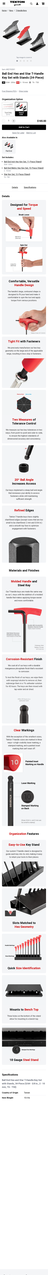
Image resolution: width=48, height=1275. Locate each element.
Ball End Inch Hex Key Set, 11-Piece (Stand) (23, 162)
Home (4, 11)
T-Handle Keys (21, 11)
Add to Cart (24, 127)
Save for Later (18, 133)
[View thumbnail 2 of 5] (20, 61)
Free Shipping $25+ (9, 91)
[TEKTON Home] (17, 3)
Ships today (23, 91)
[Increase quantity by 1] (13, 120)
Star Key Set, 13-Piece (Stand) (17, 174)
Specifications (30, 187)
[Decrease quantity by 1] (3, 120)
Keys (11, 11)
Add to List (31, 133)
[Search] (31, 3)
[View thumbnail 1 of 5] (17, 61)
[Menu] (4, 3)
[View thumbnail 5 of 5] (31, 61)
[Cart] (43, 3)
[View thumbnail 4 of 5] (27, 61)
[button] (24, 36)
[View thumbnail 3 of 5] (24, 61)
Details (15, 187)
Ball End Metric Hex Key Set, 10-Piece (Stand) (24, 168)
